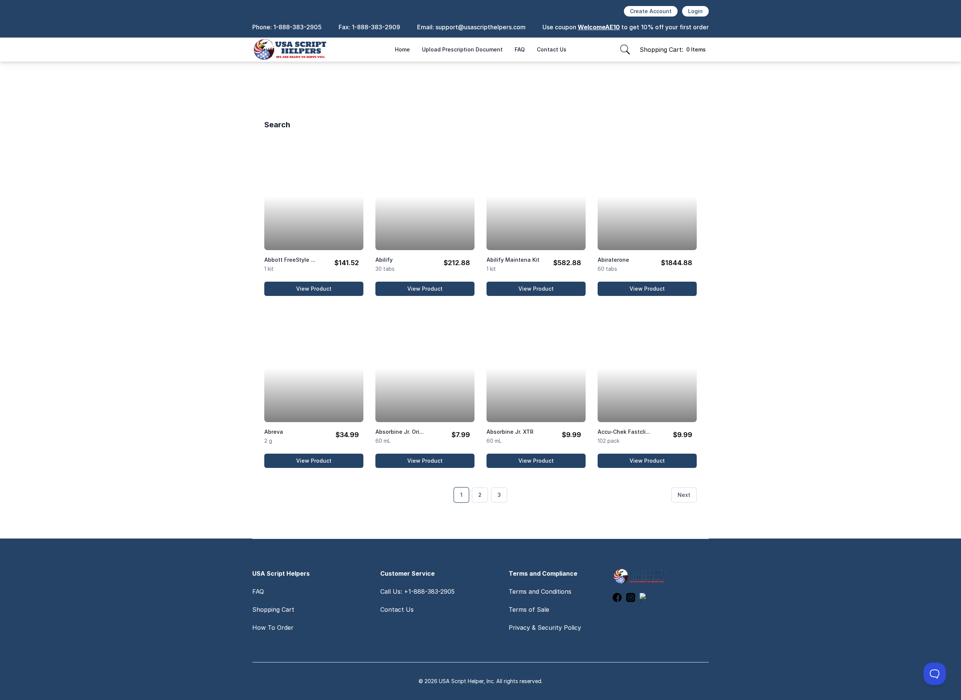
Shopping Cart (273, 609)
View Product (329, 290)
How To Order (273, 627)
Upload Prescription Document (462, 49)
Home (402, 49)
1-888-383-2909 (376, 27)
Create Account (651, 11)
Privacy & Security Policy (545, 627)
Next (684, 495)
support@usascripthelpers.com (480, 27)
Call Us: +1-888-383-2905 (417, 591)
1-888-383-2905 (297, 27)
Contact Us (551, 49)
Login (695, 11)
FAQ (520, 49)
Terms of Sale (529, 609)
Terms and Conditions (540, 591)
